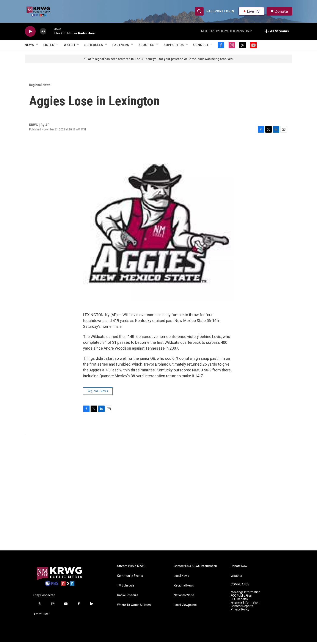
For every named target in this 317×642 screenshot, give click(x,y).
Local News (181, 575)
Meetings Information (245, 592)
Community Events (130, 575)
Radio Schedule (127, 595)
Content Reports (242, 606)
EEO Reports (239, 599)
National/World (184, 595)
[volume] (43, 31)
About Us (146, 45)
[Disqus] (158, 492)
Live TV (253, 11)
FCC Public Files (241, 595)
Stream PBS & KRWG (131, 566)
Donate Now (239, 566)
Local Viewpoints (185, 605)
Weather (236, 575)
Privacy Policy (240, 609)
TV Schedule (125, 585)
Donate (281, 11)
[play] (30, 31)
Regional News (39, 85)
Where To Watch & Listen (134, 605)
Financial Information (245, 602)
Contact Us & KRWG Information (195, 566)
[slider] (50, 31)
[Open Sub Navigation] (37, 45)
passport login (220, 11)
